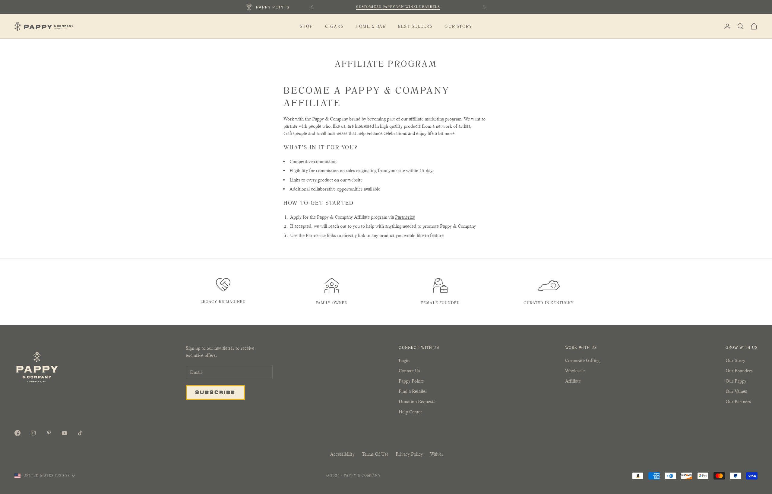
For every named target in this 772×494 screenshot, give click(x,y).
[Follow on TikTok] (80, 433)
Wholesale (575, 371)
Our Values (736, 391)
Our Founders (739, 371)
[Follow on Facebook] (17, 433)
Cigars (334, 26)
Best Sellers (415, 26)
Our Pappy (736, 381)
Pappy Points (411, 381)
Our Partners (738, 401)
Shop (306, 26)
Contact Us (409, 371)
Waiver (436, 454)
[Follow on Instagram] (33, 433)
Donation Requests (417, 401)
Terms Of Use (375, 454)
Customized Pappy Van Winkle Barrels (398, 7)
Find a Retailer (413, 391)
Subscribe (215, 392)
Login (404, 360)
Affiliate (573, 381)
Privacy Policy (409, 454)
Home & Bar (371, 26)
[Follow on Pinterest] (49, 433)
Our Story (458, 26)
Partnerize (405, 217)
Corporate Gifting (582, 360)
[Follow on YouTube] (65, 433)
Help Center (410, 412)
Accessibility (342, 454)
